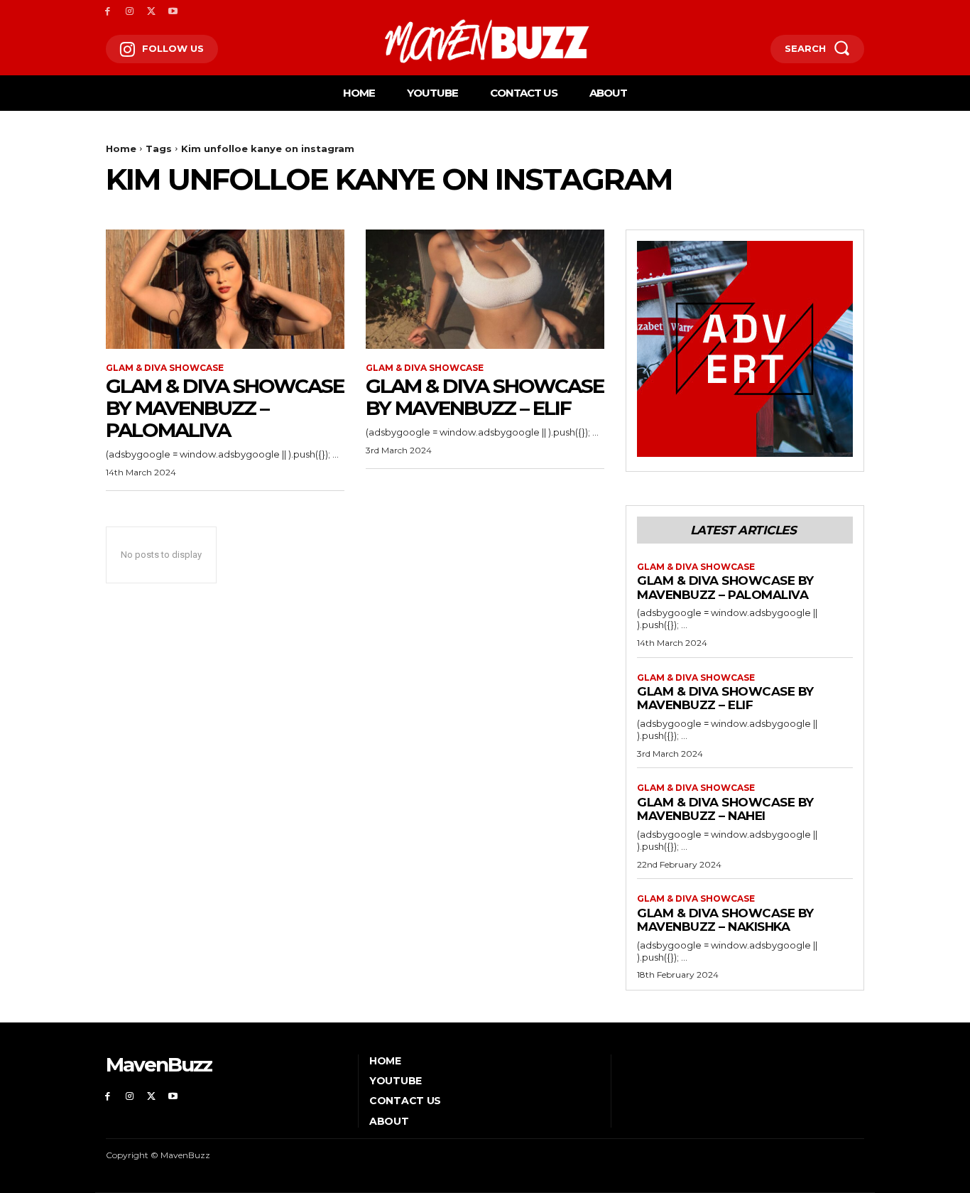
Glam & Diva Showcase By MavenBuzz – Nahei (725, 809)
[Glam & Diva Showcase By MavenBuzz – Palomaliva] (225, 289)
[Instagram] (129, 11)
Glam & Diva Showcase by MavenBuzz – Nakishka (725, 920)
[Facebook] (107, 11)
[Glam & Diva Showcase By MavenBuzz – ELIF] (485, 289)
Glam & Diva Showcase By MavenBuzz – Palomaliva (225, 408)
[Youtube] (172, 11)
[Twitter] (151, 11)
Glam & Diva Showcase (165, 368)
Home (121, 148)
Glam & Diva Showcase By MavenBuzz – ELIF (485, 397)
